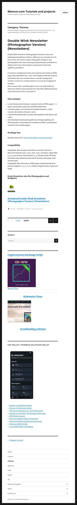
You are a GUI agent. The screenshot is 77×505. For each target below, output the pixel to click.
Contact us (12, 493)
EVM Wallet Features (17, 416)
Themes (27, 209)
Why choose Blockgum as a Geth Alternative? (26, 411)
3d (8, 479)
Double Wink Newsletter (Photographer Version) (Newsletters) (28, 44)
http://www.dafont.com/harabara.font (38, 138)
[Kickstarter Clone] (33, 311)
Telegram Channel (16, 440)
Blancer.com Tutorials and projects (31, 11)
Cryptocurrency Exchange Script (25, 254)
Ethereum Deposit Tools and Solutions (23, 419)
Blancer (13, 209)
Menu (65, 12)
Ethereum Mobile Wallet (18, 424)
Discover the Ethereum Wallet (20, 408)
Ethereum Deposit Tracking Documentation (25, 421)
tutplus (10, 456)
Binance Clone (13, 288)
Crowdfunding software (33, 329)
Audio (10, 475)
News (10, 489)
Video (10, 452)
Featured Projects (14, 484)
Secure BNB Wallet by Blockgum (21, 427)
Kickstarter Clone (32, 296)
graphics (11, 466)
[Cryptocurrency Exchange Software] (33, 273)
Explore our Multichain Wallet (20, 405)
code (9, 470)
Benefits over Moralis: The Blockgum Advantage (27, 413)
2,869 (18, 220)
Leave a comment (37, 209)
